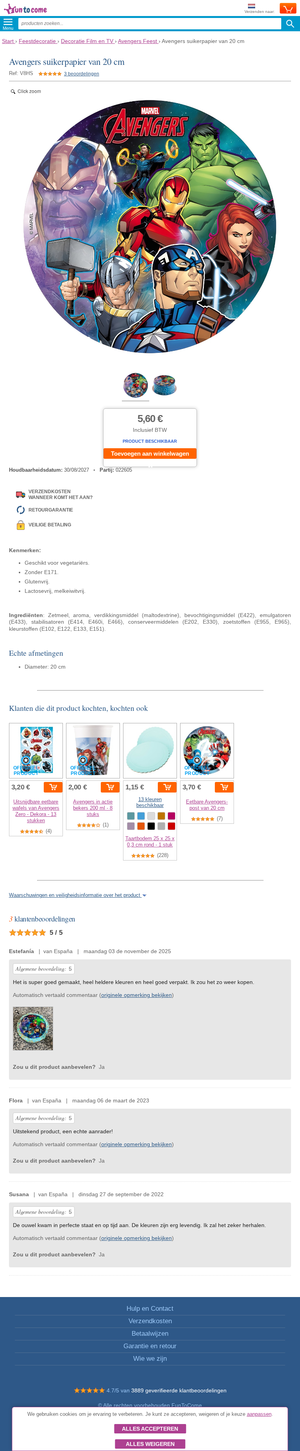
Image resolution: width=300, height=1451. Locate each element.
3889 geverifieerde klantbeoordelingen (179, 1390)
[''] (33, 1030)
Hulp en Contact (150, 1308)
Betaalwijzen (150, 1333)
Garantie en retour (150, 1346)
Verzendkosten (150, 1321)
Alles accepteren (150, 1429)
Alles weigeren (150, 1444)
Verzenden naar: (260, 11)
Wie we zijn (150, 1358)
